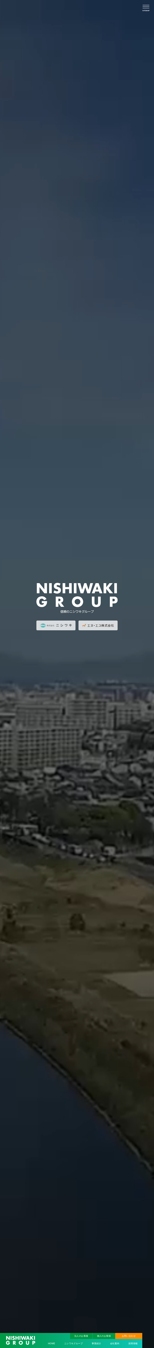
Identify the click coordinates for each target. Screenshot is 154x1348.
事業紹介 (96, 1343)
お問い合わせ (129, 1336)
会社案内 (114, 1343)
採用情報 (133, 1343)
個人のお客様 (104, 1336)
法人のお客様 (81, 1336)
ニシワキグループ (73, 1343)
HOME (51, 1343)
